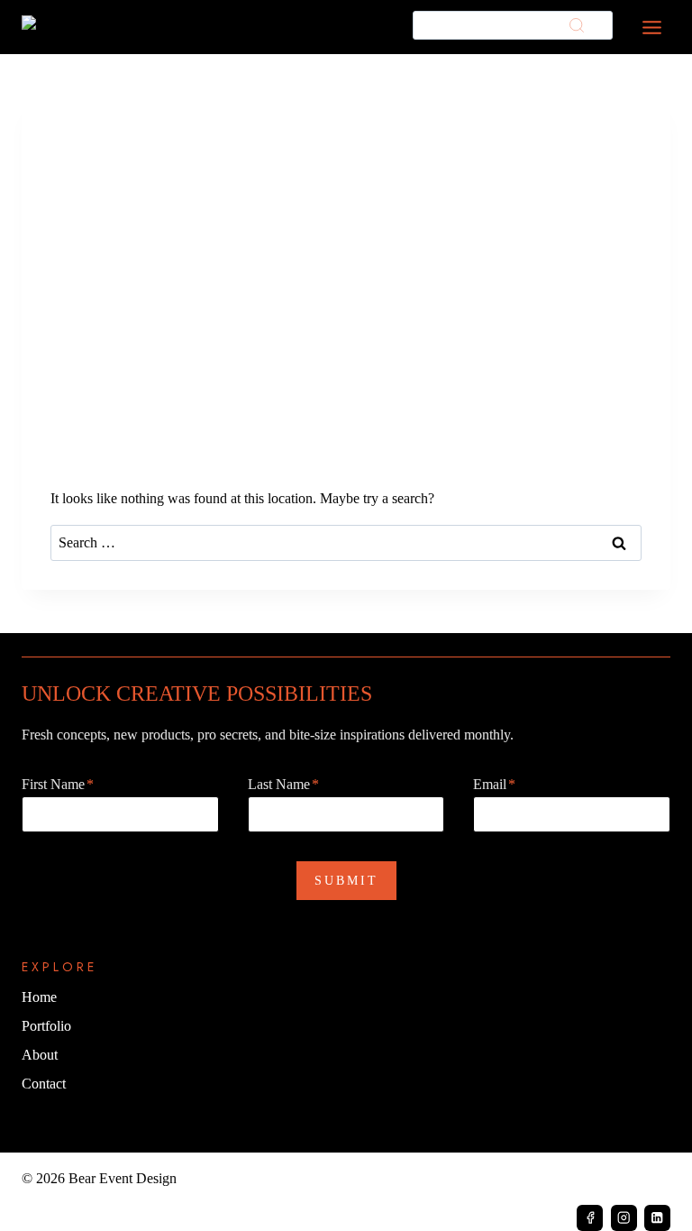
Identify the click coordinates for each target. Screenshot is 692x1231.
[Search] (577, 25)
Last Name (283, 784)
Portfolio (46, 1025)
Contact (44, 1083)
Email (494, 784)
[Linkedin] (657, 1218)
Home (39, 997)
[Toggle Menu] (651, 27)
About (40, 1054)
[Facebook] (590, 1218)
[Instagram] (624, 1218)
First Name (58, 784)
